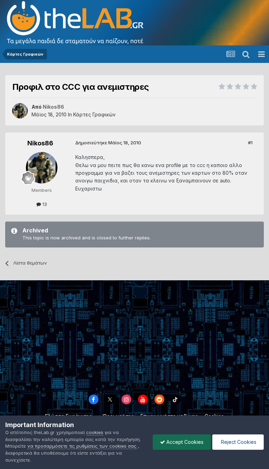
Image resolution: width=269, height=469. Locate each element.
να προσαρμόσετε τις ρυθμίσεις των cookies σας (82, 446)
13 (44, 204)
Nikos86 (40, 143)
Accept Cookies (184, 442)
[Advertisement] (134, 336)
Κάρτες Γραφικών (94, 114)
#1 (250, 142)
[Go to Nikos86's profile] (20, 110)
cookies (94, 432)
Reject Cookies (238, 442)
